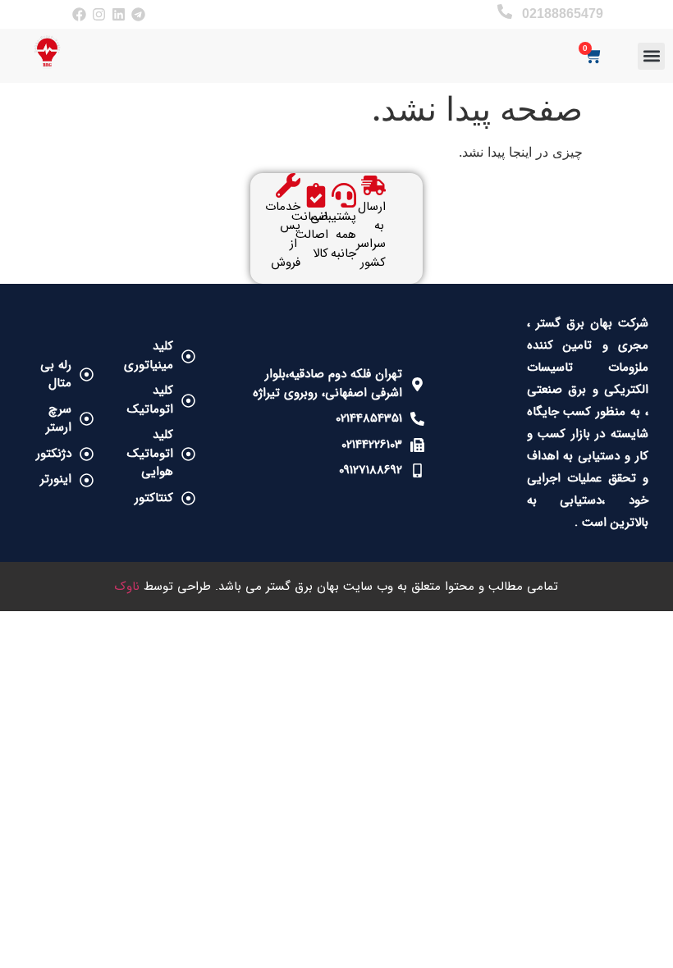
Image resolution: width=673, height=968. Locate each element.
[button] (651, 56)
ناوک (127, 586)
